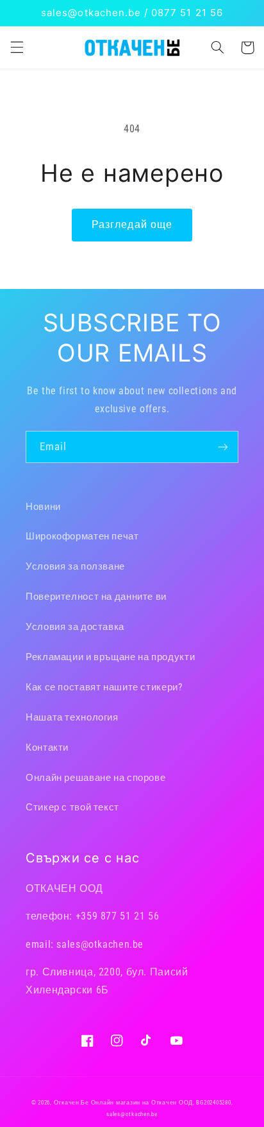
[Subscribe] (223, 446)
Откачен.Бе (71, 1102)
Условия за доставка (75, 627)
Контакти (47, 747)
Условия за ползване (75, 566)
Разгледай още (132, 224)
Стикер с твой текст (72, 807)
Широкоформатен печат (82, 536)
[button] (16, 47)
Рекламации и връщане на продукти (110, 657)
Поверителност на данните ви (96, 596)
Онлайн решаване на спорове (95, 777)
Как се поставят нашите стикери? (104, 687)
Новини (43, 506)
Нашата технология (72, 717)
